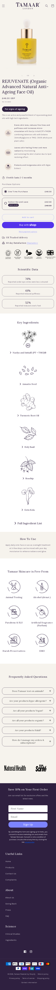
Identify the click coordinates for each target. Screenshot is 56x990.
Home (8, 861)
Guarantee (32, 243)
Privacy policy (14, 978)
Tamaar (17, 974)
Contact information (29, 982)
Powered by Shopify (27, 974)
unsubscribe (29, 842)
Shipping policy (43, 978)
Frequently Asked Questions (28, 676)
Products (9, 867)
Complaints (11, 880)
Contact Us (10, 874)
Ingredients (11, 940)
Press (8, 910)
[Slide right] (34, 76)
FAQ (7, 916)
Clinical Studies (12, 934)
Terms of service (28, 978)
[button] (3, 6)
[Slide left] (22, 76)
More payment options (28, 232)
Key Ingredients (28, 322)
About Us (9, 897)
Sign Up (28, 824)
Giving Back (11, 904)
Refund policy (43, 974)
